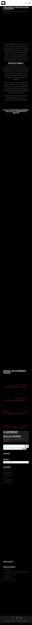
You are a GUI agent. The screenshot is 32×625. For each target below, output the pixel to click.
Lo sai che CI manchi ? (9, 580)
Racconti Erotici (7, 482)
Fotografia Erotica (8, 475)
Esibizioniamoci (7, 472)
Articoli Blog (6, 469)
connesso (12, 439)
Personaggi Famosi (8, 480)
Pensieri (5, 477)
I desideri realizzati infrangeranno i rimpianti (15, 572)
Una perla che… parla (9, 574)
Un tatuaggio (6, 569)
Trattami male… (7, 577)
